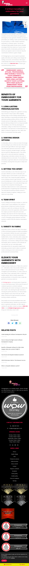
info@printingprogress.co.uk (16, 308)
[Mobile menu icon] (27, 3)
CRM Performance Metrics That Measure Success (13, 360)
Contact (14, 466)
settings (13, 558)
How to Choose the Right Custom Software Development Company (11, 340)
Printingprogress (7, 282)
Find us (14, 451)
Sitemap (14, 480)
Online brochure (14, 461)
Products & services (14, 459)
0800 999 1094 (15, 426)
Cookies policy (14, 476)
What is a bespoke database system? (10, 365)
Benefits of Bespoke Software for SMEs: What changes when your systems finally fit (12, 348)
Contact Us (8, 564)
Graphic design (14, 454)
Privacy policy (14, 473)
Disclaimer (14, 471)
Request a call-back (14, 468)
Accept (4, 560)
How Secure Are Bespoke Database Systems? (12, 354)
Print (14, 456)
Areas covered (14, 463)
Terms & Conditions (14, 478)
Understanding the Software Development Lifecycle (14, 334)
